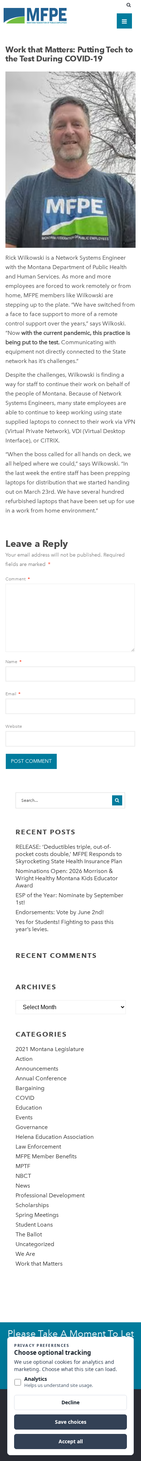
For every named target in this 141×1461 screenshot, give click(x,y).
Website (13, 726)
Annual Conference (41, 1078)
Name (13, 661)
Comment (17, 579)
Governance (32, 1127)
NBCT (23, 1175)
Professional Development (50, 1195)
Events (24, 1117)
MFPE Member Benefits (46, 1156)
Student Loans (34, 1224)
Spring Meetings (37, 1214)
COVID (25, 1097)
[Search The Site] (130, 5)
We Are (25, 1253)
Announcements (37, 1068)
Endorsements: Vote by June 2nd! (60, 912)
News (23, 1185)
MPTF (23, 1166)
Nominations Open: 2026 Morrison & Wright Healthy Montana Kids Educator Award (67, 878)
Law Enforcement (38, 1146)
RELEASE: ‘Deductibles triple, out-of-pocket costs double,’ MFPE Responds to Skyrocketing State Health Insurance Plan (69, 854)
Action (24, 1058)
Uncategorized (35, 1244)
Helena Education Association (55, 1136)
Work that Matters (39, 1263)
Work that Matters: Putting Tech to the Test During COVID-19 (69, 54)
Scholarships (32, 1205)
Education (29, 1107)
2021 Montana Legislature (50, 1049)
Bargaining (30, 1088)
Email (12, 693)
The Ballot (29, 1234)
